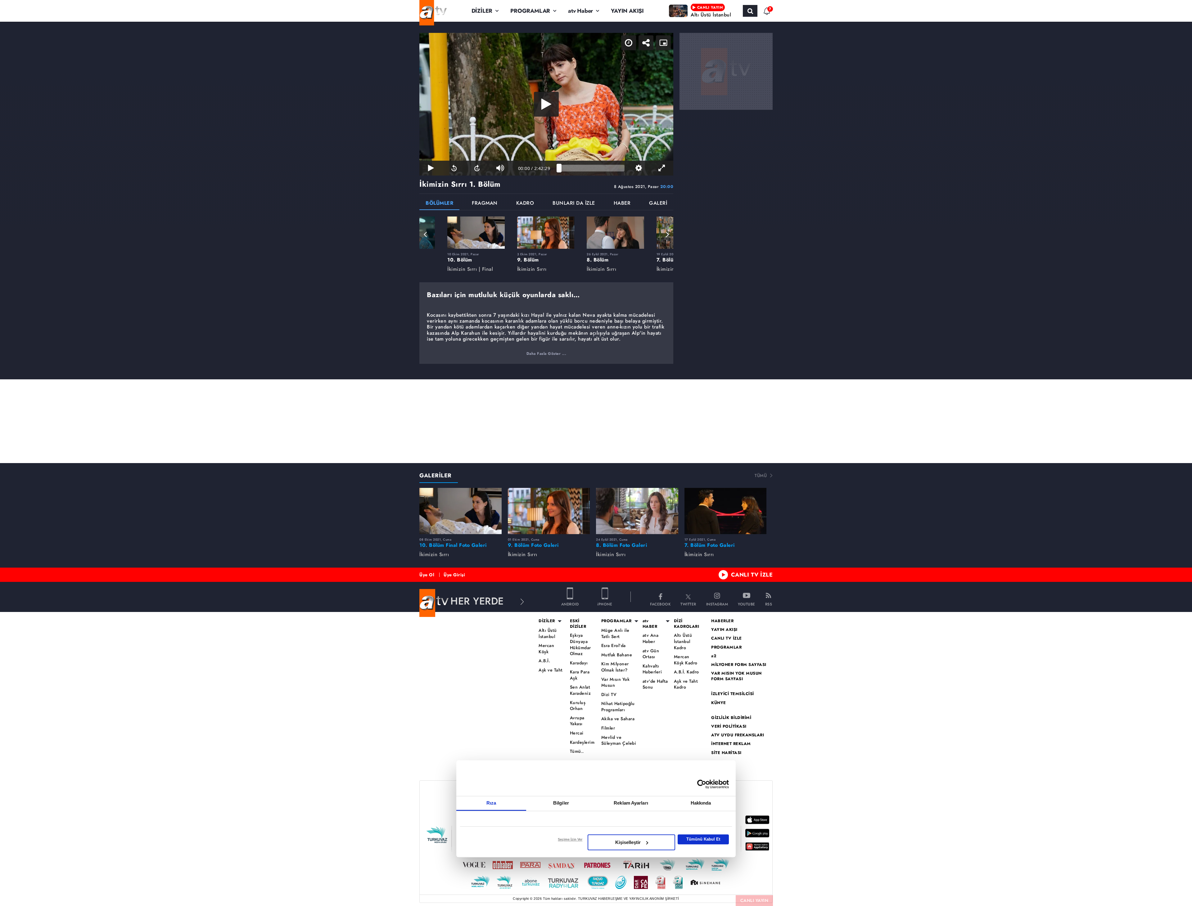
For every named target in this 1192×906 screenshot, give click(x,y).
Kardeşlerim (582, 742)
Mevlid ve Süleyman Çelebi (618, 740)
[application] (546, 104)
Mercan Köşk (546, 649)
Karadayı (579, 663)
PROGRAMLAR (530, 11)
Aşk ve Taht (551, 670)
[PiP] (663, 42)
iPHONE (604, 603)
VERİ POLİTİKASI (729, 726)
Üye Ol (426, 575)
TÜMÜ (761, 475)
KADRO (525, 204)
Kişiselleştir (628, 842)
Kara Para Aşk (580, 675)
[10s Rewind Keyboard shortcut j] (453, 168)
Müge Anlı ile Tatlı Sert (615, 633)
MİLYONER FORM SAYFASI (738, 664)
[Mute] (500, 168)
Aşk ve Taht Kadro (686, 684)
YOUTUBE (746, 603)
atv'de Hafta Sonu (655, 684)
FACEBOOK (660, 603)
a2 (713, 656)
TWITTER (688, 603)
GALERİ (658, 204)
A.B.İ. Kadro (686, 672)
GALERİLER (435, 475)
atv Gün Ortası (651, 654)
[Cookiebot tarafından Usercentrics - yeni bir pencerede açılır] (702, 784)
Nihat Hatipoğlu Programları (618, 707)
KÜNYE (718, 703)
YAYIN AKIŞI (627, 11)
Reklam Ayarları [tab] (631, 803)
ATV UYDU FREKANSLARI (737, 735)
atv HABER (650, 623)
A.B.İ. (544, 661)
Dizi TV (609, 695)
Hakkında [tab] (701, 803)
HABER (622, 204)
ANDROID (570, 603)
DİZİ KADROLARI (686, 623)
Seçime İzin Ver (570, 839)
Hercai (577, 733)
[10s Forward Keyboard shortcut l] (477, 168)
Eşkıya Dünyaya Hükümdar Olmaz (580, 644)
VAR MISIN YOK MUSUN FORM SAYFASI (736, 676)
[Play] (546, 104)
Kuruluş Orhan (578, 706)
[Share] (646, 42)
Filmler (608, 728)
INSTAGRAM (717, 603)
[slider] (592, 168)
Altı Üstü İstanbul (548, 633)
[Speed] (628, 42)
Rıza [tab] (491, 803)
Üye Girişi (454, 575)
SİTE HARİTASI (726, 753)
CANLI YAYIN (754, 900)
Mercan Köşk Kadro (686, 660)
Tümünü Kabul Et (703, 839)
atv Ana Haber (651, 638)
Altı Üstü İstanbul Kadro (683, 641)
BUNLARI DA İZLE (574, 204)
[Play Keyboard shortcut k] (430, 168)
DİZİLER (482, 11)
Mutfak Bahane (616, 655)
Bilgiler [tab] (561, 803)
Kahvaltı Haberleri (652, 669)
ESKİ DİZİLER (578, 623)
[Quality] (638, 168)
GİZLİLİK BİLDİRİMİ (731, 718)
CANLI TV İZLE (752, 575)
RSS (768, 603)
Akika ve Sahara (618, 719)
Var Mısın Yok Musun (615, 682)
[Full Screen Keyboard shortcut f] (661, 168)
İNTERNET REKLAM (731, 744)
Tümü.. (577, 751)
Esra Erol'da (613, 646)
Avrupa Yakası (577, 721)
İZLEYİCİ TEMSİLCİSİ (732, 694)
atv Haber (580, 11)
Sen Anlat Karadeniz (580, 690)
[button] (425, 234)
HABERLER (722, 621)
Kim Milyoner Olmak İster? (615, 667)
